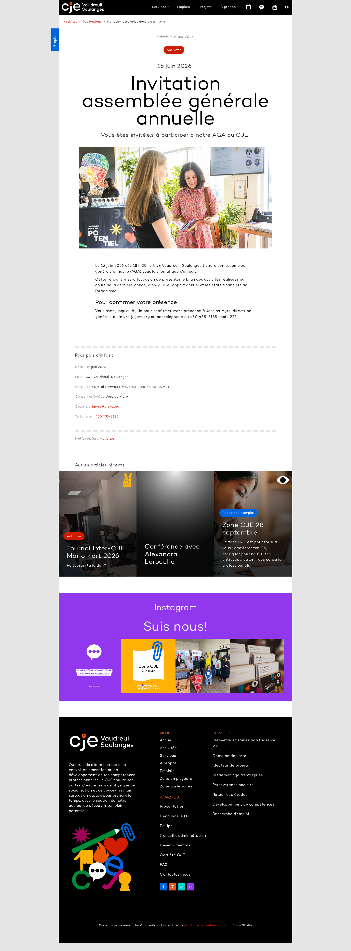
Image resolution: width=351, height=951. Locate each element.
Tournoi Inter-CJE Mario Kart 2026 (96, 552)
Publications (92, 21)
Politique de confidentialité (206, 925)
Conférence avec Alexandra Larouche (172, 553)
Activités (70, 21)
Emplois (54, 40)
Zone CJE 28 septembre (243, 528)
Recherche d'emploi (238, 513)
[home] (83, 7)
